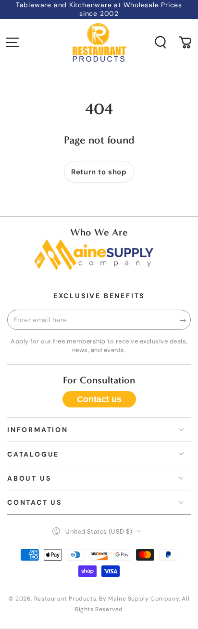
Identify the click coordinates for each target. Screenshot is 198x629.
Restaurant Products (65, 599)
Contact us (99, 399)
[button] (160, 42)
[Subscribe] (185, 320)
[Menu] (12, 42)
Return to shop (98, 172)
